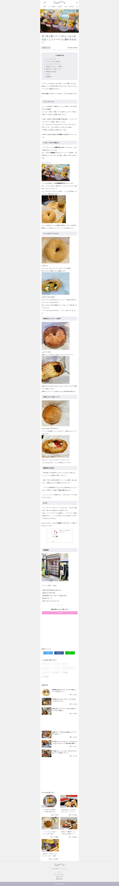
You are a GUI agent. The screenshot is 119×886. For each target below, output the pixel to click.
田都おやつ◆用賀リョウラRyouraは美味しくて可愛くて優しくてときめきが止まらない (68, 833)
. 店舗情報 (47, 76)
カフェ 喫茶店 (52, 6)
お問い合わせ (59, 876)
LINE (70, 653)
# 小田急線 (45, 676)
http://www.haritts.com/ (52, 601)
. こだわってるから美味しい (52, 61)
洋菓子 (44, 6)
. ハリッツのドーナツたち (52, 64)
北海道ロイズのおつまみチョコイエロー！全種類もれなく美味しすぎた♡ (50, 855)
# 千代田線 (65, 672)
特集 (77, 6)
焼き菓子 (71, 6)
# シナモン (57, 664)
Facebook (59, 653)
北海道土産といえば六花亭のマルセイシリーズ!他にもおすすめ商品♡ (68, 811)
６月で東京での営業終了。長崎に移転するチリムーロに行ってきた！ (50, 811)
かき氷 (65, 6)
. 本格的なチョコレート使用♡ (53, 66)
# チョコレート (46, 668)
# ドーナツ (56, 668)
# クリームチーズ (47, 664)
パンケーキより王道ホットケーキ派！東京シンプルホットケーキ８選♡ (50, 833)
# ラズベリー (46, 672)
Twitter (48, 653)
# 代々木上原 (56, 672)
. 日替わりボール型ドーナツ (52, 69)
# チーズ (65, 664)
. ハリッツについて (50, 59)
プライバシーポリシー (59, 874)
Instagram (60, 879)
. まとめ (47, 74)
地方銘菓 (60, 6)
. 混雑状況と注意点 (50, 71)
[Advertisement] (59, 632)
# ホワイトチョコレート (68, 668)
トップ (59, 872)
